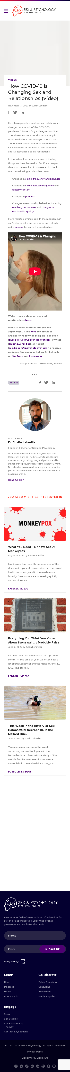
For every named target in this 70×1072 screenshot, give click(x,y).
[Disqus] (35, 844)
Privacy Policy (35, 1051)
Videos (12, 80)
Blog (7, 982)
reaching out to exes (24, 207)
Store (7, 1014)
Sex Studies (11, 1018)
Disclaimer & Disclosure (35, 1057)
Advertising (44, 991)
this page (18, 227)
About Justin (11, 996)
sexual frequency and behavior (42, 178)
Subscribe (52, 949)
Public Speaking (47, 982)
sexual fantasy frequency (39, 185)
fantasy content (21, 189)
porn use (30, 196)
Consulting (44, 986)
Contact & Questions (16, 1031)
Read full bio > (16, 479)
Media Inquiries (47, 996)
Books (8, 991)
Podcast (9, 986)
